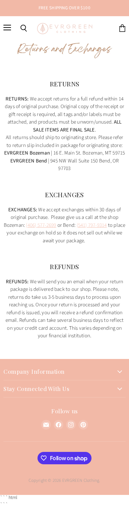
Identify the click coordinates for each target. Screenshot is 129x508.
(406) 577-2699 (41, 225)
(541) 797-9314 (92, 225)
